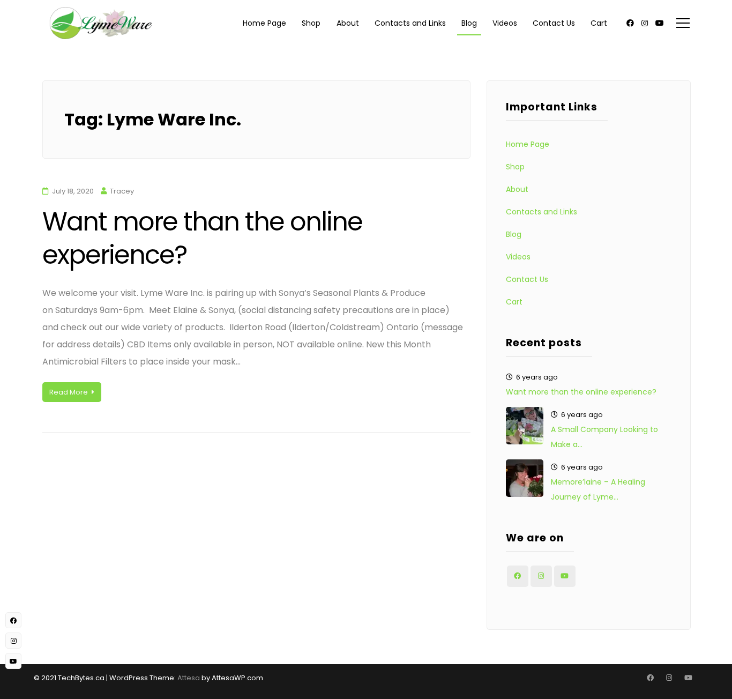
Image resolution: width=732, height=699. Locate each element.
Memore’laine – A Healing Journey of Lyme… (598, 489)
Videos (504, 23)
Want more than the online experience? (202, 238)
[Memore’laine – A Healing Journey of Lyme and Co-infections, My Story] (524, 478)
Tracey (122, 191)
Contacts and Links (410, 23)
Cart (599, 23)
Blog (469, 23)
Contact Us (554, 23)
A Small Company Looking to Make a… (604, 437)
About (348, 23)
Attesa (188, 678)
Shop (311, 23)
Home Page (264, 23)
